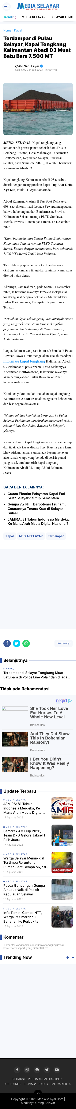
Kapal (9, 536)
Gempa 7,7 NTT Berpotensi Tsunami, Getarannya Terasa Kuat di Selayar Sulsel (37, 508)
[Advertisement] (38, 589)
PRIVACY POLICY (36, 1084)
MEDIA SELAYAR (33, 17)
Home (7, 30)
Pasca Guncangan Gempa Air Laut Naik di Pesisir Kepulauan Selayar (24, 889)
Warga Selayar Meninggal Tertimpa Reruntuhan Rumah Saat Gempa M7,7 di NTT (25, 862)
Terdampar (56, 536)
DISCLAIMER (12, 1084)
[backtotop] (38, 1094)
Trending (9, 17)
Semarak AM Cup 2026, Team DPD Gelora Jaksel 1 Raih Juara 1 (24, 835)
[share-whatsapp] (26, 643)
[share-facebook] (7, 643)
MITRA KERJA (61, 1084)
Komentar (64, 643)
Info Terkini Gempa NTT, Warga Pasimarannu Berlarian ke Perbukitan (22, 917)
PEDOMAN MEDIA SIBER (45, 1079)
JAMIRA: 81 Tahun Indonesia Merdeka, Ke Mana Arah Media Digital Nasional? (22, 808)
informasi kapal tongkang (24, 361)
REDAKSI (18, 1079)
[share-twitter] (16, 643)
